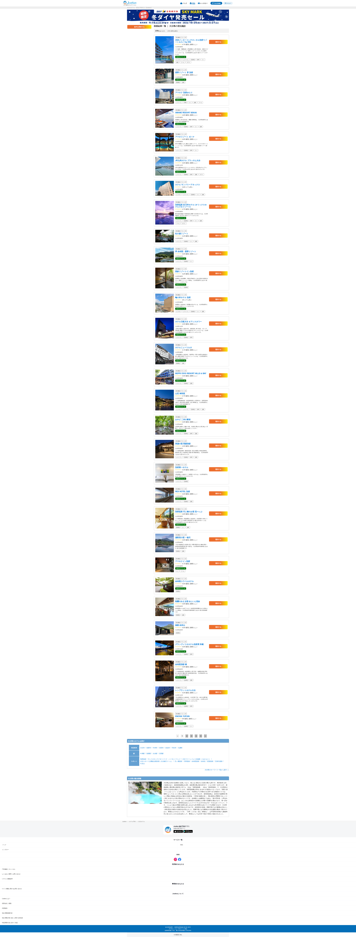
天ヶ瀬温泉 (178, 761)
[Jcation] (129, 3)
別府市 (148, 748)
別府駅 (148, 753)
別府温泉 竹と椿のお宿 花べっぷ (188, 511)
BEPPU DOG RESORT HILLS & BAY (190, 373)
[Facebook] (180, 859)
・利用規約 (4, 908)
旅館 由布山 (180, 625)
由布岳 (203, 761)
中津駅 (142, 753)
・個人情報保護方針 (7, 913)
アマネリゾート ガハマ (184, 136)
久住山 (142, 763)
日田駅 (161, 753)
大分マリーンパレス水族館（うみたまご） (196, 759)
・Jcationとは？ (5, 898)
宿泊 (181, 845)
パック (4, 845)
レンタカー (5, 849)
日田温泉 (187, 761)
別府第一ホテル (181, 467)
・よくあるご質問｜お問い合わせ (10, 874)
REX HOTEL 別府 (182, 491)
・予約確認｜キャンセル (8, 869)
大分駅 (155, 753)
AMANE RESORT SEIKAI (186, 112)
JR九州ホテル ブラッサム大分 (187, 160)
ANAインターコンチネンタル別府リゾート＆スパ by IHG (191, 40)
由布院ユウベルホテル (184, 581)
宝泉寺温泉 (218, 761)
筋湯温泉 (210, 761)
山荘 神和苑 (180, 393)
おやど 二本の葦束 (183, 419)
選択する (218, 42)
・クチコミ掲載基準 (7, 879)
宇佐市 (174, 748)
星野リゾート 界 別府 (184, 72)
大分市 (142, 748)
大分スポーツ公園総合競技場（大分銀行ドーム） (156, 761)
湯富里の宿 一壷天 (183, 537)
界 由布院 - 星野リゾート (185, 251)
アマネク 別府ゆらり (183, 92)
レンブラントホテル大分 (185, 690)
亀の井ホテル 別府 (183, 297)
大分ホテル (141, 821)
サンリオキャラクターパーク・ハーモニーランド (164, 759)
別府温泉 (143, 759)
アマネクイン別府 (182, 561)
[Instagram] (176, 859)
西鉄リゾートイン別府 (184, 271)
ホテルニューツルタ (183, 347)
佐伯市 (167, 748)
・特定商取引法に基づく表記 (9, 922)
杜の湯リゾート (181, 233)
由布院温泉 (195, 761)
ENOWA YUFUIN (182, 716)
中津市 (155, 748)
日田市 (161, 748)
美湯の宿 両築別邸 (183, 443)
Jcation (124, 821)
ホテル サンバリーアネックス (187, 184)
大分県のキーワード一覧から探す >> (217, 770)
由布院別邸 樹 (181, 664)
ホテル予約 (132, 821)
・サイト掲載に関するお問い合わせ (11, 889)
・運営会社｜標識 (6, 903)
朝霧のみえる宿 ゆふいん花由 (187, 601)
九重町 (180, 748)
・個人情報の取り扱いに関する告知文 (12, 918)
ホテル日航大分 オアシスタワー (188, 321)
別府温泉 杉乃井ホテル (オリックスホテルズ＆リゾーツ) (191, 205)
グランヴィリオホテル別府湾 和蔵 (189, 644)
